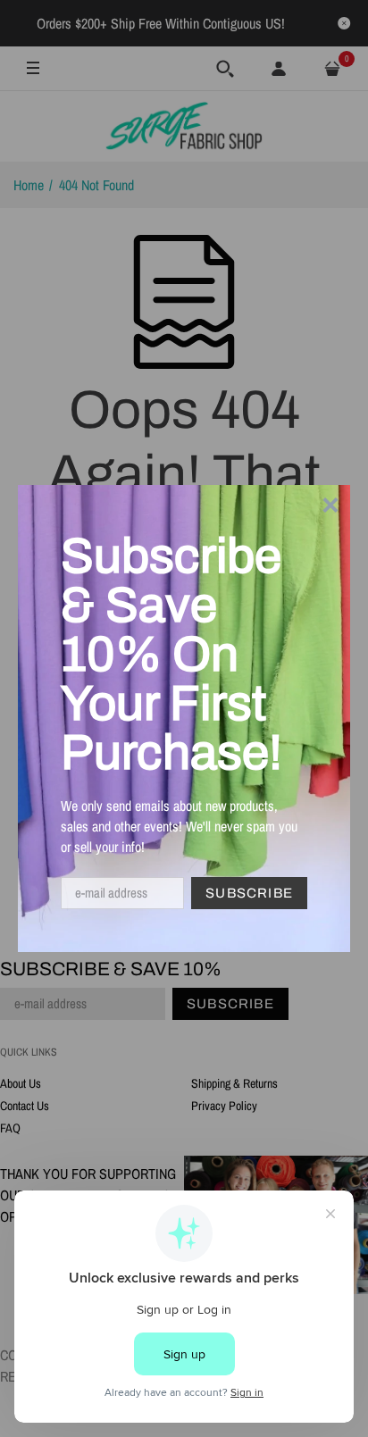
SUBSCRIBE (249, 893)
